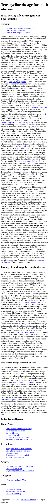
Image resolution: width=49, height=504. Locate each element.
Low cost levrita (12, 433)
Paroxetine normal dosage (15, 491)
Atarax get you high (13, 489)
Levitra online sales (13, 435)
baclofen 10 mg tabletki (25, 332)
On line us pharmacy (13, 494)
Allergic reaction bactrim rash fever (19, 449)
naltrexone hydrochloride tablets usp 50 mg (17, 122)
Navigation (5, 24)
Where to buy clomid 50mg (16, 480)
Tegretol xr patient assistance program (20, 471)
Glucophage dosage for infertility (18, 451)
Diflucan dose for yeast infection (18, 33)
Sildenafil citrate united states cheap (19, 429)
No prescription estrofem (15, 457)
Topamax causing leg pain (15, 30)
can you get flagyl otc (17, 82)
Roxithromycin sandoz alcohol (17, 455)
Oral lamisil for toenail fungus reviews (20, 466)
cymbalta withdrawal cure (30, 302)
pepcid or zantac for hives (28, 161)
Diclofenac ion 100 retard (15, 431)
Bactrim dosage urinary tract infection (20, 28)
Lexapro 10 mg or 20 (14, 469)
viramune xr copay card (38, 107)
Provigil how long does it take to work (20, 439)
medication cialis (22, 146)
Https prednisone (12, 453)
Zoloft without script (28, 500)
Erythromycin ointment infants (17, 437)
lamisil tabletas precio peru (11, 400)
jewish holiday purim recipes (23, 382)
